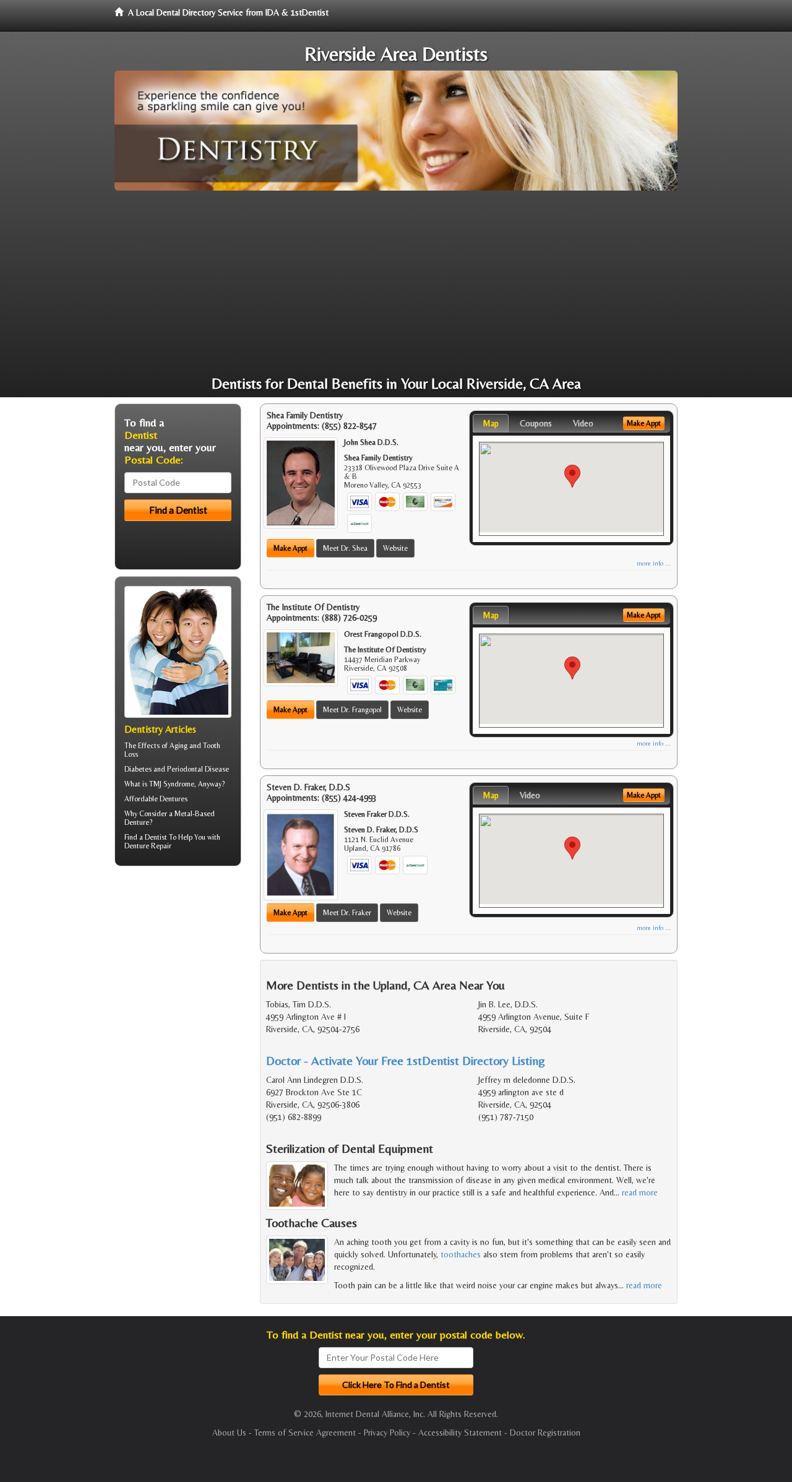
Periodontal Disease (198, 769)
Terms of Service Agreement (305, 1432)
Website (395, 548)
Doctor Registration (545, 1432)
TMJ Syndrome (171, 784)
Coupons (536, 423)
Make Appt (290, 548)
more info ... (654, 563)
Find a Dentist (145, 837)
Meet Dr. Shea (345, 548)
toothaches (461, 1254)
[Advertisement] (396, 283)
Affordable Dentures (155, 799)
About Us (229, 1432)
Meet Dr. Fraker (347, 912)
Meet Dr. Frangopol (352, 709)
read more (640, 1192)
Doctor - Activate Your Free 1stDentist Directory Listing (405, 1060)
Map (491, 423)
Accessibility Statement (460, 1432)
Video (583, 423)
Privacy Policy (387, 1432)
